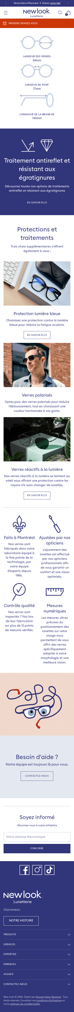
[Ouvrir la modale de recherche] (60, 13)
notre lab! (55, 3)
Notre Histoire (21, 920)
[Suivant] (68, 3)
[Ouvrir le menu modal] (6, 13)
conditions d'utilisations (49, 1000)
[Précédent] (6, 3)
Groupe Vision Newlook (48, 997)
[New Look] (37, 12)
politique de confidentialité (25, 1004)
